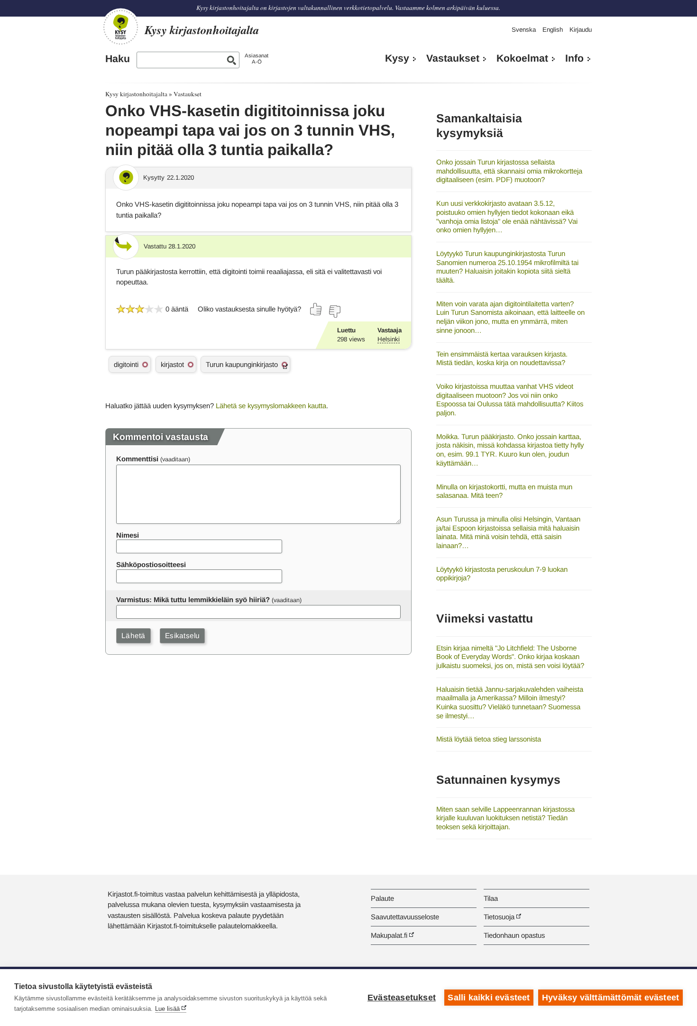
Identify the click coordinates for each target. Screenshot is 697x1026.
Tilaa (491, 898)
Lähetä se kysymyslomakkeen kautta (271, 406)
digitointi (126, 364)
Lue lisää (167, 1008)
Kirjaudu (580, 29)
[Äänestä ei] (334, 311)
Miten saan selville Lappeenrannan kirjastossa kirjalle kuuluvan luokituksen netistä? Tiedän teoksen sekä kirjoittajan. (505, 818)
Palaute (382, 898)
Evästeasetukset (401, 997)
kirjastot (172, 364)
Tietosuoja (499, 917)
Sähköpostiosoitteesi (151, 564)
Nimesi (127, 535)
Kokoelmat (522, 58)
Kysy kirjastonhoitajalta (136, 94)
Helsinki (388, 339)
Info (574, 58)
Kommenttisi (137, 459)
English (552, 29)
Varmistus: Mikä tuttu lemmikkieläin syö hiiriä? (193, 599)
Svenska (524, 29)
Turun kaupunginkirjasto (242, 364)
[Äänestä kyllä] (316, 309)
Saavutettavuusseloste (405, 917)
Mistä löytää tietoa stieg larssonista (488, 739)
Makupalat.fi (389, 935)
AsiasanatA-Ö (256, 58)
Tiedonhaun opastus (514, 935)
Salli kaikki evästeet (489, 997)
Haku (117, 58)
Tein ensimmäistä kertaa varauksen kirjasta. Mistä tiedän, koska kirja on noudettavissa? (502, 358)
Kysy (397, 58)
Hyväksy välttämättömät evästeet (610, 997)
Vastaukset (452, 58)
